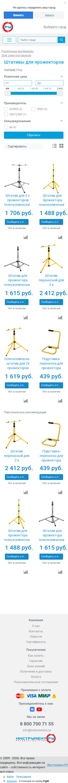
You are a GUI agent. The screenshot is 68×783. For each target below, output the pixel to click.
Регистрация (23, 776)
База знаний (36, 666)
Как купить (36, 655)
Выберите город (55, 27)
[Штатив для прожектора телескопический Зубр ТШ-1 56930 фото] (16, 258)
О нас (36, 626)
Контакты (36, 631)
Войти (10, 776)
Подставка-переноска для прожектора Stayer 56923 (51, 365)
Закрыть (49, 15)
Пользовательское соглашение (36, 682)
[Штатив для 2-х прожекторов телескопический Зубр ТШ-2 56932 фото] (16, 178)
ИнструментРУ (57, 765)
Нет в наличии (17, 228)
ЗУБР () (42, 109)
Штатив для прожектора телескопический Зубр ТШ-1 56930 (18, 282)
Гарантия (35, 661)
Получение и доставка (36, 671)
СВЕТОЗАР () (17, 114)
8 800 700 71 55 (37, 724)
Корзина (12, 781)
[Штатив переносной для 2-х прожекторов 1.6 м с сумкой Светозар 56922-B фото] (51, 258)
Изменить (18, 15)
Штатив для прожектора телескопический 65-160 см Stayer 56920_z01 (52, 205)
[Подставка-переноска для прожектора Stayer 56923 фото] (51, 342)
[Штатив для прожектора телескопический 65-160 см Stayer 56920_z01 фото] (51, 178)
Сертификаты (36, 642)
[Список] (54, 147)
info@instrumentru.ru (37, 730)
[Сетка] (61, 147)
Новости (36, 636)
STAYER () (15, 109)
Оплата (36, 677)
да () (12, 127)
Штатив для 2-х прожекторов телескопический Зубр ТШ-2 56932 (18, 202)
